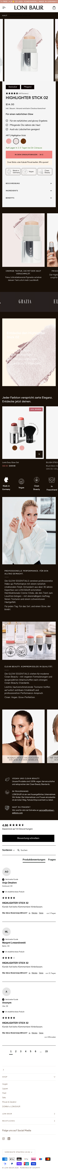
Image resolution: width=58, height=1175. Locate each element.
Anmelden (15, 598)
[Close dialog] (55, 570)
